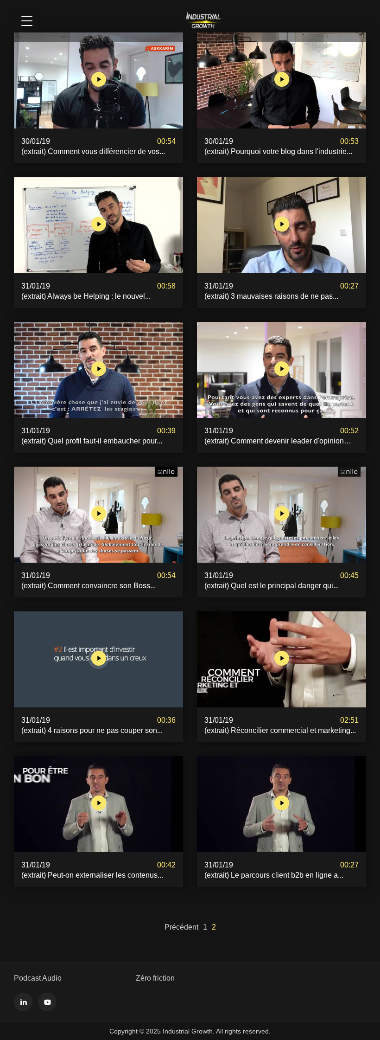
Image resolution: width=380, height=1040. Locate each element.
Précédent (181, 927)
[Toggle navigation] (27, 21)
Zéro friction (155, 978)
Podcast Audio (38, 978)
